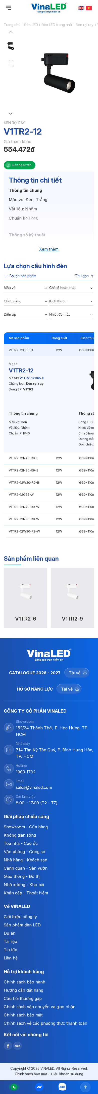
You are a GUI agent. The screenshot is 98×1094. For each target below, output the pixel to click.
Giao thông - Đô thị (22, 876)
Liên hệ (11, 957)
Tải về (74, 672)
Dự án (9, 933)
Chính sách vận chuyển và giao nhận (39, 1006)
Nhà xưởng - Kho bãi (24, 884)
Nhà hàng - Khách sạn (25, 859)
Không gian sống (20, 835)
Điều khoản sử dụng (67, 1074)
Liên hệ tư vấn (21, 165)
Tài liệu (10, 941)
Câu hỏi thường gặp (23, 998)
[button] (10, 33)
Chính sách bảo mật (23, 1014)
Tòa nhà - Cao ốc (21, 843)
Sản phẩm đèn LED (22, 924)
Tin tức (10, 949)
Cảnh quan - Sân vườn (25, 868)
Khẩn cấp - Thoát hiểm (26, 892)
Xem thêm (49, 249)
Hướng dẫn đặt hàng (23, 990)
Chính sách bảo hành (24, 981)
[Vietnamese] (89, 7)
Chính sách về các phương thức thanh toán (45, 1023)
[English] (81, 7)
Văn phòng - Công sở (24, 851)
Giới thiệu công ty (20, 916)
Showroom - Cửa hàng (26, 826)
